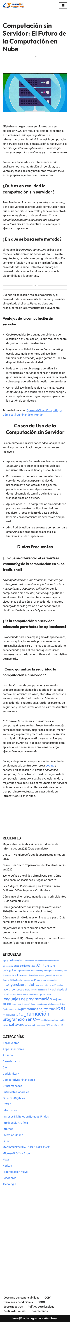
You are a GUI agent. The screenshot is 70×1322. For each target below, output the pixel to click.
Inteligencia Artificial (16, 1122)
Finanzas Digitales (14, 1098)
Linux (6, 1141)
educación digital (38, 971)
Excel (14, 975)
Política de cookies (15, 1311)
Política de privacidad (41, 1306)
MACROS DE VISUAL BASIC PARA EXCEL (27, 1147)
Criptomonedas (23, 971)
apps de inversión (13, 960)
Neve (15, 1318)
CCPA (48, 1297)
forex (20, 975)
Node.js (7, 1165)
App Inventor (11, 1043)
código (50, 765)
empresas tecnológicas (56, 971)
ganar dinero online (53, 975)
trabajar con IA (56, 1025)
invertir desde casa (39, 990)
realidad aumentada (49, 1020)
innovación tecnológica (47, 980)
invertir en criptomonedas (40, 994)
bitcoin (34, 966)
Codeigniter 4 (11, 1073)
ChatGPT (50, 965)
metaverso (16, 1004)
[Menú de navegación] (63, 5)
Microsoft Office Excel (17, 1153)
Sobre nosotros (13, 1306)
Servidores (9, 1178)
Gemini (6, 980)
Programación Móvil (15, 1171)
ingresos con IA (29, 980)
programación (32, 1013)
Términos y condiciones (18, 1302)
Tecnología (9, 1184)
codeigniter (9, 970)
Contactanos (40, 1311)
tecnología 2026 (43, 1025)
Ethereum (7, 975)
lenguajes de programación (27, 999)
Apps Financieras (13, 1049)
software (16, 1024)
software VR (30, 1025)
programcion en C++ (21, 1019)
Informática (10, 1110)
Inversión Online (13, 1135)
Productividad (9, 1015)
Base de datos (11, 1061)
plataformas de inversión (38, 1009)
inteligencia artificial (18, 984)
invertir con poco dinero (16, 989)
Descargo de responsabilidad (21, 1297)
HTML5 (7, 1104)
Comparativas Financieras (19, 1079)
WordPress (51, 1318)
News (6, 1159)
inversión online (56, 985)
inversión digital (41, 985)
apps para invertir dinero (34, 961)
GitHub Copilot (16, 980)
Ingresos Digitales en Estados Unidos (26, 1116)
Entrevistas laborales (16, 1092)
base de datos (22, 965)
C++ (40, 965)
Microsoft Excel (28, 1004)
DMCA (42, 1302)
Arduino (8, 1055)
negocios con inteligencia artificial (51, 1004)
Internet (8, 1129)
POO (60, 1008)
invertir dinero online (19, 994)
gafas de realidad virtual (34, 975)
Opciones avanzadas (12, 1009)
